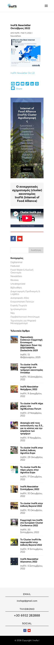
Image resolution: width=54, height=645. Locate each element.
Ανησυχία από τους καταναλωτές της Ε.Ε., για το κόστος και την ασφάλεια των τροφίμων (31, 428)
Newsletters (15, 36)
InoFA (17, 33)
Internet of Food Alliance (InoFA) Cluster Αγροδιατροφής (27, 115)
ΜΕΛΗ (27, 169)
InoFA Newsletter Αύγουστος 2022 (29, 560)
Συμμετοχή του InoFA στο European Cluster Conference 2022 (31, 523)
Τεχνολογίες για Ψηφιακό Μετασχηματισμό (23, 322)
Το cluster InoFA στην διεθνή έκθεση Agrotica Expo (31, 450)
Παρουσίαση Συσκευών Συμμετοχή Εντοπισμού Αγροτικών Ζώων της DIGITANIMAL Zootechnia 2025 (31, 344)
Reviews (14, 280)
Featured (15, 266)
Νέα (12, 313)
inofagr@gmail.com (27, 600)
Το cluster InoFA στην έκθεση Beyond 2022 (31, 504)
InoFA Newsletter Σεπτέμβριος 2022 (29, 488)
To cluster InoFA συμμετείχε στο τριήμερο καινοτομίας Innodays (31, 368)
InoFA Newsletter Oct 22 (22, 73)
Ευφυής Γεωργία (18, 305)
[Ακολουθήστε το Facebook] (13, 238)
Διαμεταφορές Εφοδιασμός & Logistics (25, 292)
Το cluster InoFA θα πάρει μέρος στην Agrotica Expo (30, 470)
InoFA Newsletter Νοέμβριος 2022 (29, 388)
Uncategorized (17, 283)
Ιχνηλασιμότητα (18, 309)
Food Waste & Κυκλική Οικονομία (21, 271)
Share (19, 88)
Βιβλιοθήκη (16, 287)
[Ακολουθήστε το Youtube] (19, 238)
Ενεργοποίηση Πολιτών (22, 301)
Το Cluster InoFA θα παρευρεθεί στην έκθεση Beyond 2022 (31, 542)
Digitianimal (16, 262)
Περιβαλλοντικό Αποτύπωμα (24, 316)
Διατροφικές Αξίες (19, 297)
